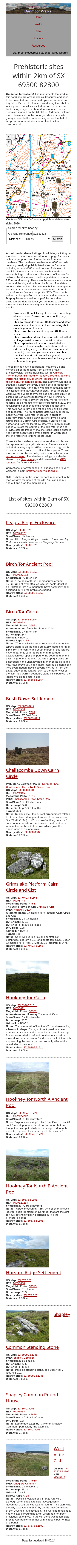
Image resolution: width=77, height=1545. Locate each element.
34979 (33, 1286)
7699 (32, 712)
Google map (28, 459)
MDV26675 (19, 533)
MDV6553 (19, 1411)
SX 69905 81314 (27, 1005)
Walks (38, 24)
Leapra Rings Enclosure (31, 522)
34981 (33, 625)
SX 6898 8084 (26, 790)
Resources (38, 45)
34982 (33, 1011)
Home (38, 17)
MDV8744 (19, 900)
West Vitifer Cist (60, 1454)
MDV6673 (19, 622)
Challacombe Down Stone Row (31, 799)
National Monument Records (36, 378)
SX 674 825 (24, 1280)
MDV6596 (19, 709)
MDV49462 (19, 793)
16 (27, 1495)
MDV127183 (20, 574)
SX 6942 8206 (26, 1408)
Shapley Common (24, 1357)
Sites (39, 31)
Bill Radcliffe (30, 375)
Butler (18, 375)
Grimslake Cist (45, 906)
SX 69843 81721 (27, 1113)
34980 (33, 1480)
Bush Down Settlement (30, 698)
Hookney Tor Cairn (25, 997)
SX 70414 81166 (27, 897)
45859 (33, 1414)
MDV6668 (19, 1283)
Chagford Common (24, 1483)
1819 (32, 796)
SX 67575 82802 (61, 1470)
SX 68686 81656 (27, 572)
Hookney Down (22, 909)
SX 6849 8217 (26, 706)
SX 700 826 (24, 530)
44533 (33, 903)
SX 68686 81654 (27, 619)
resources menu (15, 456)
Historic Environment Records (23, 381)
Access (38, 38)
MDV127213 (20, 1202)
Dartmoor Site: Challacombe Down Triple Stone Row (32, 785)
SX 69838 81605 (27, 1199)
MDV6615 (59, 1477)
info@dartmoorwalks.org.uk (42, 471)
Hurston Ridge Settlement (33, 1272)
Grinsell (57, 372)
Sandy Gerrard (48, 375)
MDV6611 (19, 1008)
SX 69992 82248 (27, 1354)
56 (27, 640)
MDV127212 (20, 1116)
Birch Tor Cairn (21, 612)
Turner (10, 375)
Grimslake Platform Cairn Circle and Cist (32, 887)
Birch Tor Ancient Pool (29, 564)
